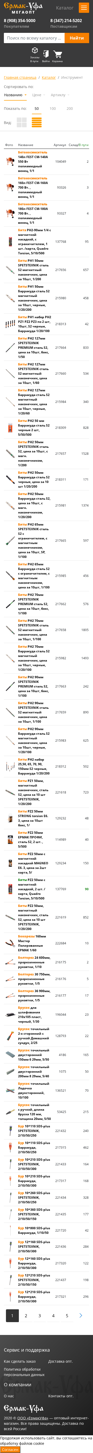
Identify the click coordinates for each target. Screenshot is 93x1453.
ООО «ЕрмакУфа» (32, 1418)
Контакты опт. (61, 1395)
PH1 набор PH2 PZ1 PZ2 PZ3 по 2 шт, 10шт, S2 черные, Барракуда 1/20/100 (34, 324)
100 (53, 108)
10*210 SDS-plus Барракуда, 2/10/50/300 (34, 1181)
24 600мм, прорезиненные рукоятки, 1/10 (34, 962)
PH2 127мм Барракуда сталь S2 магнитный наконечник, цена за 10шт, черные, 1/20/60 (34, 401)
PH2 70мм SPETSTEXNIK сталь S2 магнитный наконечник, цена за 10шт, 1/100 (33, 629)
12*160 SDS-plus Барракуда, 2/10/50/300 (34, 1263)
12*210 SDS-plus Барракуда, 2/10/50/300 (34, 1296)
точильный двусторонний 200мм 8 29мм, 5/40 (33, 1071)
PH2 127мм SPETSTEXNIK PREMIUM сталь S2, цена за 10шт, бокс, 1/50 (33, 347)
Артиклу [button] (58, 94)
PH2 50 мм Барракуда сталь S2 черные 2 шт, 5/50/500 (34, 428)
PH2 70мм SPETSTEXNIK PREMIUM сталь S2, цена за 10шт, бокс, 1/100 (33, 604)
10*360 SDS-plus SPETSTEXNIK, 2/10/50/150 (34, 1214)
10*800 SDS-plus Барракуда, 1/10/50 (34, 1230)
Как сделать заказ (20, 1361)
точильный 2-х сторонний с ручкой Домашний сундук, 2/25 (33, 1036)
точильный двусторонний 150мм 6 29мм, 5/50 (33, 1055)
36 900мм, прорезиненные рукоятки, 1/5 (34, 995)
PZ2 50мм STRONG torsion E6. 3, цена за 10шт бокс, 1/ (33, 818)
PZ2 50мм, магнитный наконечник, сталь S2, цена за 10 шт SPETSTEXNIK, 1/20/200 (33, 917)
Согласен (10, 1449)
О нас (9, 1395)
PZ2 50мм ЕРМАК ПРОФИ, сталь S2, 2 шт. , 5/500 (30, 839)
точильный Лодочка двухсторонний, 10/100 (33, 1090)
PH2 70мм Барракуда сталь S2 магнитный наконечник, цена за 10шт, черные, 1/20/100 (34, 658)
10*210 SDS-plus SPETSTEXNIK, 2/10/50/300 (34, 1164)
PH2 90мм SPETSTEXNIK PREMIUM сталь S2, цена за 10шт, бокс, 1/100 (33, 686)
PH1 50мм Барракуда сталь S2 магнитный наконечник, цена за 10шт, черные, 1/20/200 (34, 298)
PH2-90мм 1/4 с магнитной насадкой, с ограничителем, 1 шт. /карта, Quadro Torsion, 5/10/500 (34, 241)
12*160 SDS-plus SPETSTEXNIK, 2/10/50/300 (34, 1246)
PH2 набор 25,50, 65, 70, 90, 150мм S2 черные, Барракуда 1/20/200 (34, 766)
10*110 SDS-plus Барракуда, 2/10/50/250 (34, 1147)
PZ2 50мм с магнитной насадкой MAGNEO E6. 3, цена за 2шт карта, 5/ (33, 863)
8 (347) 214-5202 (66, 20)
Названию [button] (14, 94)
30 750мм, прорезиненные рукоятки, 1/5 (34, 979)
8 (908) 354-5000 (19, 20)
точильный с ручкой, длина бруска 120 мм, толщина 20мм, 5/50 (34, 1112)
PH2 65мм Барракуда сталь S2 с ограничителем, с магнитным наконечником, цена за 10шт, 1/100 (34, 575)
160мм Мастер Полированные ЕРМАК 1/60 (32, 943)
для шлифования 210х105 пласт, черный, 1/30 (30, 1014)
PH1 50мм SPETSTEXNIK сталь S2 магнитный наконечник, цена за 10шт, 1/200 (33, 269)
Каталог (49, 77)
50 (37, 108)
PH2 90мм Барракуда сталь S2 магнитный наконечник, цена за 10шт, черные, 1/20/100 (34, 740)
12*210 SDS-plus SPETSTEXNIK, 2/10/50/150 (34, 1280)
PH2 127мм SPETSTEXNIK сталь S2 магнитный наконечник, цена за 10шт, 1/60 (33, 373)
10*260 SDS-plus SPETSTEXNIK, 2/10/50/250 (34, 1197)
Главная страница (20, 77)
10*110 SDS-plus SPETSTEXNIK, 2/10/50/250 (34, 1131)
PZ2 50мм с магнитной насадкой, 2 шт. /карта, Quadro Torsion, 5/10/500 (31, 889)
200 (70, 108)
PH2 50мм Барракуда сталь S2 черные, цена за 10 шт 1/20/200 (34, 479)
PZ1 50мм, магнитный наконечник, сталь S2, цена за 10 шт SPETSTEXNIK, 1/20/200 (33, 792)
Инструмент (72, 77)
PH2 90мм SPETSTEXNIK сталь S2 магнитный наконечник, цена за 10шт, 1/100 (33, 712)
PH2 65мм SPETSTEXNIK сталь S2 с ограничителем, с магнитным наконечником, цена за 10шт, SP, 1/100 (33, 540)
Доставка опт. (60, 1361)
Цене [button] (37, 94)
